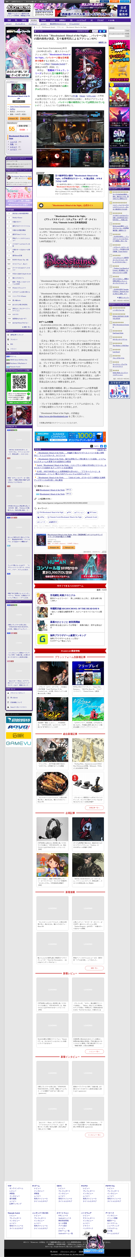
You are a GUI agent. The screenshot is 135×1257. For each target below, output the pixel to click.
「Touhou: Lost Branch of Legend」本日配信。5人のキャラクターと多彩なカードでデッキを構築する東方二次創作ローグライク (121, 270)
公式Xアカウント (17, 1)
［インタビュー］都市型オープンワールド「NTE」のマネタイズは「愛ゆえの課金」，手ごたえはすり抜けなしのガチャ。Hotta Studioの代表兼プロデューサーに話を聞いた (121, 260)
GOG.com (91, 96)
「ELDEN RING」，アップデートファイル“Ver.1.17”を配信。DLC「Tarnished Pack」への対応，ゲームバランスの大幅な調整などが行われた (121, 239)
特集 (12, 144)
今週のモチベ (17, 222)
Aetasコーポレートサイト (18, 707)
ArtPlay (12, 109)
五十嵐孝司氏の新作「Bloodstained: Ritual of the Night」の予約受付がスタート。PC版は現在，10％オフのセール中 (78, 178)
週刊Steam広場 (17, 255)
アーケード (109, 1213)
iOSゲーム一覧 (64, 1231)
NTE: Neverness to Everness (121, 326)
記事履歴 (114, 1)
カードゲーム (112, 1223)
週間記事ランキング (16, 334)
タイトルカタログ (41, 1201)
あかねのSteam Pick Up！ (21, 323)
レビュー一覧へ (94, 1051)
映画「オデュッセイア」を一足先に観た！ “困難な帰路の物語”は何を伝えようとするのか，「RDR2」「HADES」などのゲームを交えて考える (19, 480)
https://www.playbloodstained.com (53, 416)
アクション (80, 512)
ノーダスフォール (118, 310)
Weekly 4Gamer (17, 217)
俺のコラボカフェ (18, 278)
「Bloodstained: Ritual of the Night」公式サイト (72, 205)
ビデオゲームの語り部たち (21, 292)
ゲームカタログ (74, 24)
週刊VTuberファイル (19, 234)
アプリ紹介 (62, 1226)
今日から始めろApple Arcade (22, 274)
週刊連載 (12, 1199)
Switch (43, 20)
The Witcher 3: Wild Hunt (121, 345)
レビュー (9, 24)
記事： (17, 178)
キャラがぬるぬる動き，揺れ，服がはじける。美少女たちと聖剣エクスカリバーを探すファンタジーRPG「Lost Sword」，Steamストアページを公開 (121, 196)
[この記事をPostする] (90, 31)
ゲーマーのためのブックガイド (21, 269)
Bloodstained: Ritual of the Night (19, 97)
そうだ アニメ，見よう (20, 264)
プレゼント (14, 339)
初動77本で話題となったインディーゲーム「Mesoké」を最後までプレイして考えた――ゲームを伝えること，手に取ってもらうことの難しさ (19, 596)
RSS (7, 1)
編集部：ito (103, 42)
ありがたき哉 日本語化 (20, 304)
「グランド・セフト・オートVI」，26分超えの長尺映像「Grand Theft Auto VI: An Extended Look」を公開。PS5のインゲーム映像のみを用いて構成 (52, 690)
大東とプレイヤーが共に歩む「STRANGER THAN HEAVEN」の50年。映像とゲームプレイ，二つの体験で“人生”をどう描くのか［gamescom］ (19, 627)
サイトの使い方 (31, 1)
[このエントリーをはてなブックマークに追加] (104, 32)
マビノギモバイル (118, 358)
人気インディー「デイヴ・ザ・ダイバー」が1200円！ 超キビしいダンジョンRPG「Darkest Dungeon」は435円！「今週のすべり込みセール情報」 (87, 925)
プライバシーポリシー (17, 693)
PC (16, 20)
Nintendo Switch (15, 366)
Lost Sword (116, 352)
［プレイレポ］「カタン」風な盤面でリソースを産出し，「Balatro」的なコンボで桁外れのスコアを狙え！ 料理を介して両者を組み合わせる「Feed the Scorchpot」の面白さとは (88, 1006)
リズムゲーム (112, 1228)
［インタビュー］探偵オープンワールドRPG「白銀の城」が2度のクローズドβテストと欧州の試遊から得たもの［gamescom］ (19, 655)
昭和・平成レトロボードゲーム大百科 (21, 283)
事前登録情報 (63, 1221)
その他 (109, 1231)
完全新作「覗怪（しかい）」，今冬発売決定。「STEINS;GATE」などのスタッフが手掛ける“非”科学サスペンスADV (52, 725)
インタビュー (33, 24)
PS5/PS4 (34, 20)
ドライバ (13, 349)
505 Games (93, 512)
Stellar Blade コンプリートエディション (120, 374)
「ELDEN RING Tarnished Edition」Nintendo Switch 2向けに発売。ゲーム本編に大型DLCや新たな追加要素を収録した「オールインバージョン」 (121, 292)
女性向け (62, 20)
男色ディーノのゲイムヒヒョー (21, 239)
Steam (82, 96)
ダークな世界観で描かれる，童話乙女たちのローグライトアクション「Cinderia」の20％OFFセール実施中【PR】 (87, 845)
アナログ (100, 20)
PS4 (47, 64)
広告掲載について (16, 702)
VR (71, 20)
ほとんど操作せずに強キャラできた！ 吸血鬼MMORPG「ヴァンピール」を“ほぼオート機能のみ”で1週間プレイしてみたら (19, 539)
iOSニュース (63, 1215)
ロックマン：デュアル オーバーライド (120, 365)
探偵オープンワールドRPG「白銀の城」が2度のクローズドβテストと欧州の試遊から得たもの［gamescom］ (87, 1089)
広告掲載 (82, 1251)
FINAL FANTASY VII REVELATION (121, 317)
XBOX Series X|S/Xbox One (18, 360)
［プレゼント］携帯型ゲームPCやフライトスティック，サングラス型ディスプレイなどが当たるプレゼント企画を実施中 (88, 800)
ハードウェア (81, 20)
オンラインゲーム (16, 1188)
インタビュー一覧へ (94, 1135)
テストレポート (89, 1218)
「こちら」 (79, 1244)
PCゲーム (13, 356)
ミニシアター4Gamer (19, 296)
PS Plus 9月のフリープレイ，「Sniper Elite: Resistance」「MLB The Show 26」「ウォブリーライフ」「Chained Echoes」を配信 (87, 689)
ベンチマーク (88, 1228)
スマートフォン (63, 1213)
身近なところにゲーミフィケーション (21, 309)
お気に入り (104, 1)
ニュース (13, 142)
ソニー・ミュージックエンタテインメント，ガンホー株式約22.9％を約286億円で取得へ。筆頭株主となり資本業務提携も (121, 207)
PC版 (75, 96)
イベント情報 (112, 1218)
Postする (95, 31)
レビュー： (24, 178)
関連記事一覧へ (102, 450)
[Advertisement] (70, 1162)
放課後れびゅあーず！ (20, 318)
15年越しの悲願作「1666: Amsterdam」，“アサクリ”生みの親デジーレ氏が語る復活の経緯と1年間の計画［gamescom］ (87, 1125)
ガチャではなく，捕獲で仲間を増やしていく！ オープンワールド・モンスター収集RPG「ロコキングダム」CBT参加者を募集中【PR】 (52, 882)
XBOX (24, 20)
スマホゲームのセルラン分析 (21, 245)
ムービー (44, 24)
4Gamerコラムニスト (19, 288)
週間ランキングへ (124, 297)
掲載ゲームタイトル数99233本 (18, 14)
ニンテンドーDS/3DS (40, 1213)
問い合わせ (43, 1)
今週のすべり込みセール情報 (21, 251)
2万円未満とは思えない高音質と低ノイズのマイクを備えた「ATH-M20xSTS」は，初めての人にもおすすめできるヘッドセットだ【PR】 (52, 846)
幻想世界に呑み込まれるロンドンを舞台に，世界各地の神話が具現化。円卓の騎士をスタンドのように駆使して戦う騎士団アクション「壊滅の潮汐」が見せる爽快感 (87, 1042)
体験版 (12, 1193)
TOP (9, 20)
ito (53, 522)
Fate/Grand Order (118, 333)
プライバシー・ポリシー (68, 1251)
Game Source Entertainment (20, 106)
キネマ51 (15, 314)
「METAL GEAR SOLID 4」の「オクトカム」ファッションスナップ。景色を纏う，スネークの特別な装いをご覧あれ (19, 452)
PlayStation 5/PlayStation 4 (18, 363)
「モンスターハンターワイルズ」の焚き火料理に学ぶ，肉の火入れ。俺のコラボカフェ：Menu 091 (52, 800)
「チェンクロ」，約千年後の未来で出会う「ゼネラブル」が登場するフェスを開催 (51, 765)
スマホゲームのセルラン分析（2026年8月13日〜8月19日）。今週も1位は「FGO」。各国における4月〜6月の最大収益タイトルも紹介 (121, 218)
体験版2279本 (25, 16)
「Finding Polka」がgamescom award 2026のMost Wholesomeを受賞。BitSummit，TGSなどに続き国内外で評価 (87, 766)
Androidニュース (64, 1218)
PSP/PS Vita (110, 1186)
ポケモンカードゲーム (120, 339)
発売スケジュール (41, 1199)
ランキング (124, 1)
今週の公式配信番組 (19, 230)
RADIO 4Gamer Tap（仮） (21, 259)
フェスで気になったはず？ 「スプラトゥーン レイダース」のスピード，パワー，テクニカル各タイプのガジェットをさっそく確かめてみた (19, 567)
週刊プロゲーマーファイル (21, 226)
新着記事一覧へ (94, 807)
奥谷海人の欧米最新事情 (20, 213)
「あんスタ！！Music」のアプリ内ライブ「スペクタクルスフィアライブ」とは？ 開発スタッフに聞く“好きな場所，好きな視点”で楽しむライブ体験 (19, 683)
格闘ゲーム (111, 1221)
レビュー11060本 (13, 16)
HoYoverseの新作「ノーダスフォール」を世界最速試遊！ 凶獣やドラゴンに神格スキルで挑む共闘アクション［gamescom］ (121, 228)
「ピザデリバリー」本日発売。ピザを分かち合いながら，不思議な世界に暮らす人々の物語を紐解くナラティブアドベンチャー (87, 725)
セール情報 (62, 1223)
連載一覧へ (27, 327)
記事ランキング (15, 1204)
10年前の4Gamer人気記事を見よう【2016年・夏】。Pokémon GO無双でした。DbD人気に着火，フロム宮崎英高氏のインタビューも (19, 508)
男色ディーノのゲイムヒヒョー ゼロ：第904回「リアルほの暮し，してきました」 (87, 959)
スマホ (52, 20)
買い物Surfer (17, 300)
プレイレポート (20, 24)
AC (92, 20)
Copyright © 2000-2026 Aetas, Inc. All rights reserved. (67, 1254)
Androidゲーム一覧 (65, 1233)
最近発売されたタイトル (58, 24)
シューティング (113, 1226)
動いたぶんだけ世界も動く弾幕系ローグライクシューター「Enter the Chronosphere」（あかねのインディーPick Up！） (52, 960)
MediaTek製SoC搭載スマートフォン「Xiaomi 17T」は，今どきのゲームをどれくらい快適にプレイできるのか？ (52, 1041)
